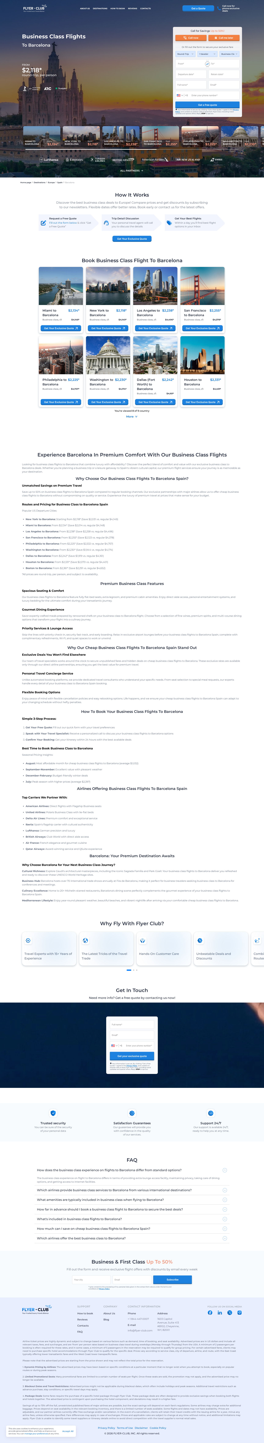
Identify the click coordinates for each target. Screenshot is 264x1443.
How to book (117, 8)
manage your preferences (36, 1433)
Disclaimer (141, 1427)
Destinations (100, 8)
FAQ (79, 1331)
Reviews (132, 8)
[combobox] (182, 95)
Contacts (145, 8)
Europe (51, 182)
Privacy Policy (132, 1066)
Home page (25, 182)
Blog (106, 1319)
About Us (85, 8)
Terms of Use (125, 1427)
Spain (59, 182)
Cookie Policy (158, 1427)
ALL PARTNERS (130, 170)
